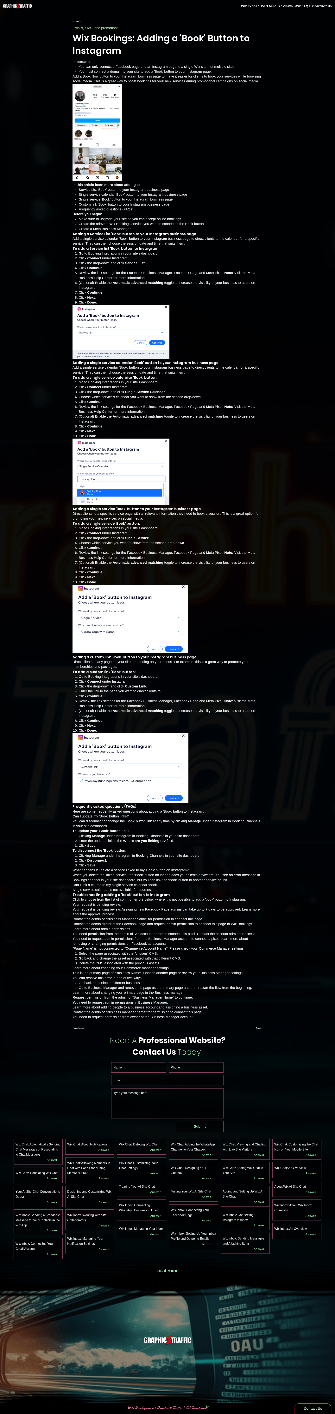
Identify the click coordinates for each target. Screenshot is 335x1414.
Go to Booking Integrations (99, 253)
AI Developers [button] (196, 1407)
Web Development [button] (141, 1407)
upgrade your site (113, 219)
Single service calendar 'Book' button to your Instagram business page (133, 194)
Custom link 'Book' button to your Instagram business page (124, 204)
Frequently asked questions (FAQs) (106, 209)
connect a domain (108, 71)
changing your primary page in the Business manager (142, 992)
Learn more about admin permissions (101, 929)
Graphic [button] (163, 1407)
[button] (322, 6)
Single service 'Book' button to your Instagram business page (126, 199)
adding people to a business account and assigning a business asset (154, 1007)
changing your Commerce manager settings (135, 968)
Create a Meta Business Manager (104, 229)
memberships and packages (94, 667)
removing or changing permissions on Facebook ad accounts (120, 944)
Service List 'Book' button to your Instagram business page (124, 190)
